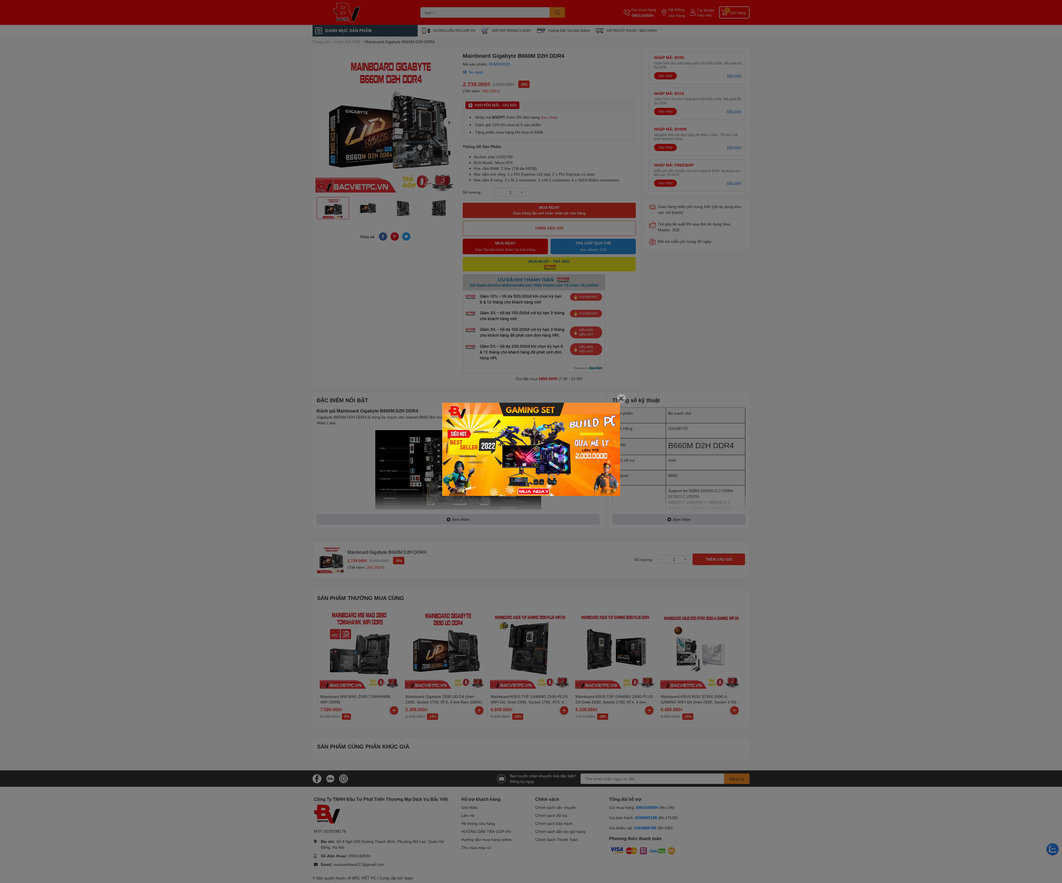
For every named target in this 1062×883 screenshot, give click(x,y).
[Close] (621, 398)
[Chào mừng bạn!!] (531, 449)
